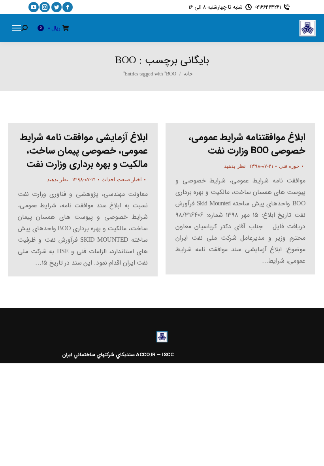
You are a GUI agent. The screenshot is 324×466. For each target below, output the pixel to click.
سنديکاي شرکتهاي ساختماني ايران (98, 355)
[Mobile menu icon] (16, 28)
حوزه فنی (289, 166)
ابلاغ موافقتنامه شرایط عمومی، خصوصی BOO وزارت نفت (247, 144)
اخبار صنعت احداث (122, 179)
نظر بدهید (58, 179)
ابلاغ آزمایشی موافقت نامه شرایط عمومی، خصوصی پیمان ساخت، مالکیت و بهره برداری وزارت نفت (84, 151)
